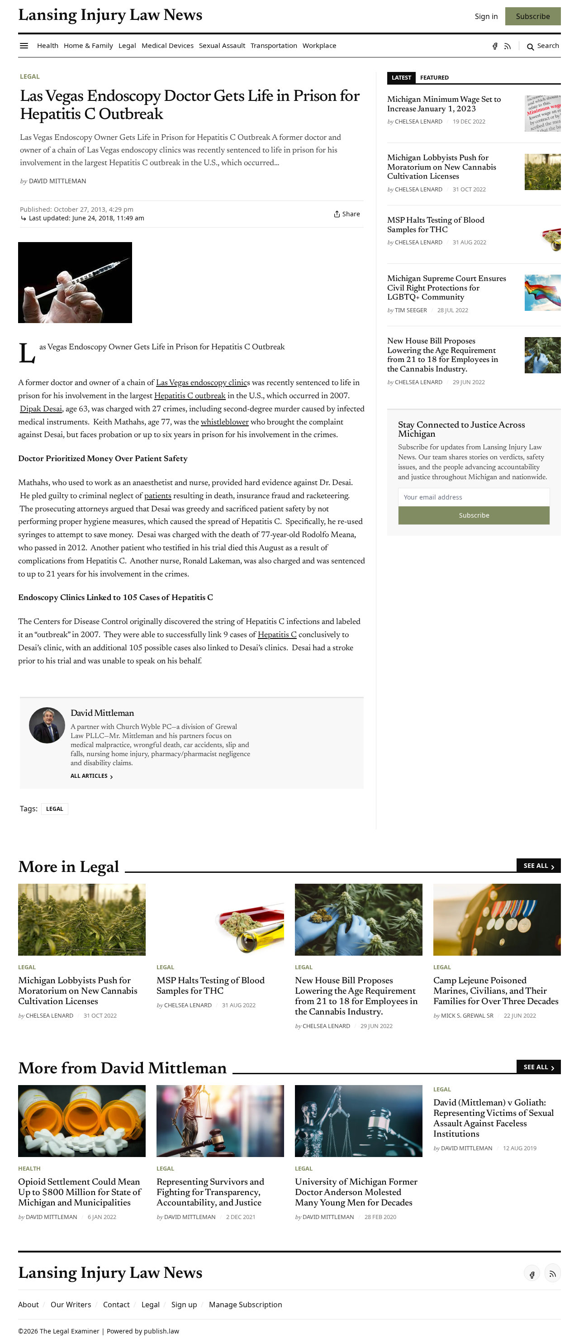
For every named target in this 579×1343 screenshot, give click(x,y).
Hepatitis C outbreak (190, 396)
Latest (401, 77)
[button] (184, 1304)
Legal (30, 76)
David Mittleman (57, 180)
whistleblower (225, 423)
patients (157, 496)
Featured (434, 77)
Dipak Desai (41, 409)
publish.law (161, 1331)
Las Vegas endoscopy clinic (201, 383)
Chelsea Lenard (418, 121)
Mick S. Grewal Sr (467, 1015)
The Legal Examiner (70, 1331)
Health (29, 1168)
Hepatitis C (277, 635)
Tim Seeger (411, 310)
